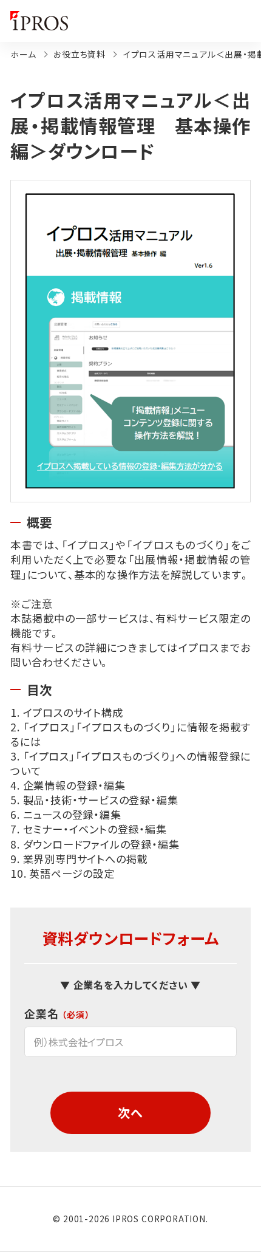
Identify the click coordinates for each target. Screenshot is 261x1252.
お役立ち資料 (79, 54)
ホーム (23, 54)
